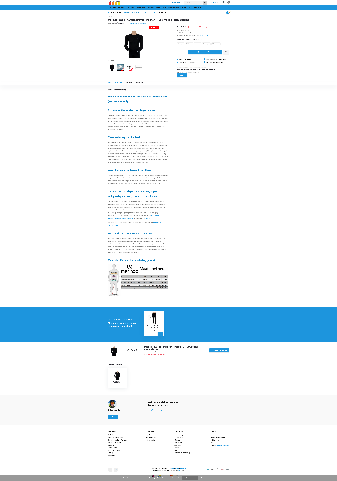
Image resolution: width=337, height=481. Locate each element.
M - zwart (189, 44)
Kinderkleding (140, 7)
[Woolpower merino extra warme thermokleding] (222, 469)
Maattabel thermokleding (115, 437)
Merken (158, 7)
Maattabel (140, 82)
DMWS (172, 468)
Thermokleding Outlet (194, 7)
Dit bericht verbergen (190, 478)
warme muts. (146, 218)
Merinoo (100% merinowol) (120, 23)
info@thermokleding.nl (155, 410)
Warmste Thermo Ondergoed (177, 7)
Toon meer (203, 35)
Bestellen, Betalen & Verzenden (117, 440)
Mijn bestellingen (151, 437)
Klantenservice (176, 2)
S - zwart (181, 44)
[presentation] (108, 43)
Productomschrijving (115, 82)
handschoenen (121, 218)
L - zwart (197, 44)
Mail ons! (182, 75)
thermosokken (112, 218)
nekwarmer (130, 218)
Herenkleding (112, 7)
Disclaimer (111, 445)
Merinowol (131, 7)
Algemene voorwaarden (115, 450)
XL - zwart (206, 44)
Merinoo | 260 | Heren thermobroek (154, 326)
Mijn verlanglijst (150, 440)
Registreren (149, 435)
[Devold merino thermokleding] (227, 469)
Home (110, 16)
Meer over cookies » (206, 478)
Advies (164, 7)
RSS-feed (183, 468)
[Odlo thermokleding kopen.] (208, 469)
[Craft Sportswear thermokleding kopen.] (213, 469)
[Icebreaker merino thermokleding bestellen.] (217, 469)
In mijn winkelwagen (206, 52)
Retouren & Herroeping (115, 442)
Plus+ (177, 468)
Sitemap (110, 453)
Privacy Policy (112, 448)
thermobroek (155, 215)
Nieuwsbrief (111, 455)
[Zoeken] (205, 3)
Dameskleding (122, 7)
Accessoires (150, 7)
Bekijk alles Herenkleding (138, 23)
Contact (110, 435)
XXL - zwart (216, 44)
